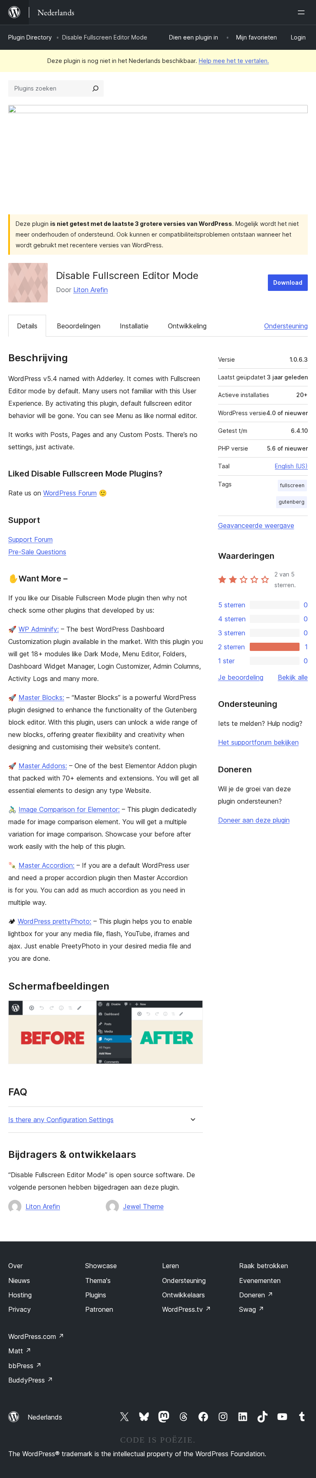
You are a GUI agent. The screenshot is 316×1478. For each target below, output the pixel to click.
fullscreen (292, 485)
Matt (19, 1351)
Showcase (101, 1266)
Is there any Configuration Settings (61, 1120)
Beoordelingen (78, 326)
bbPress (25, 1366)
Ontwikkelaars (183, 1295)
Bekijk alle (293, 677)
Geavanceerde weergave (256, 525)
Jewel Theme (143, 1206)
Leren (170, 1266)
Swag (251, 1309)
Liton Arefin (90, 290)
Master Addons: (43, 766)
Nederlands (45, 1417)
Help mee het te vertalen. (234, 60)
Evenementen (260, 1280)
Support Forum (30, 539)
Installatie (134, 326)
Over (15, 1266)
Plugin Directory (30, 37)
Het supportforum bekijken (258, 742)
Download (287, 282)
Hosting (20, 1295)
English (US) (291, 465)
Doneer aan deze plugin (254, 820)
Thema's (98, 1280)
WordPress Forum (70, 493)
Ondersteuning (286, 326)
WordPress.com (36, 1336)
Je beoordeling (240, 677)
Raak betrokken (263, 1266)
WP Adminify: (39, 629)
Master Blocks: (41, 697)
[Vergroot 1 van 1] (192, 1011)
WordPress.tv (186, 1309)
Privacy (19, 1309)
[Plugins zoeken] (95, 88)
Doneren (256, 1295)
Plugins (95, 1295)
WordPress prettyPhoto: (54, 921)
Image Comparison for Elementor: (69, 809)
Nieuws (19, 1280)
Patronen (99, 1309)
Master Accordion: (46, 865)
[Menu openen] (303, 12)
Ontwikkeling (187, 326)
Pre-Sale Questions (37, 552)
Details (27, 326)
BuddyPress (30, 1380)
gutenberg (291, 502)
